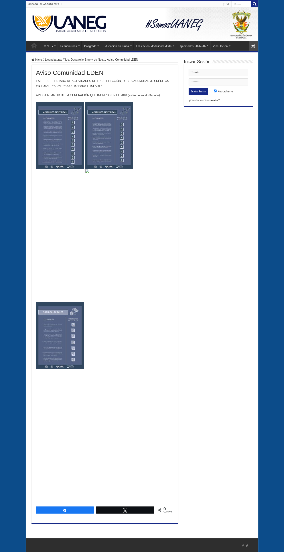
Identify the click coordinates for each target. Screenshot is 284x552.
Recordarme (225, 91)
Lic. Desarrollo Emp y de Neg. (84, 59)
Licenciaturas (68, 46)
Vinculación (220, 46)
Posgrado (90, 46)
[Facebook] (224, 4)
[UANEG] (142, 24)
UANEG (48, 46)
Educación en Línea (116, 46)
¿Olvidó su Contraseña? (204, 100)
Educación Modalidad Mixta (154, 46)
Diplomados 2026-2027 (193, 46)
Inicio (34, 45)
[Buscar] (254, 4)
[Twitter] (228, 4)
